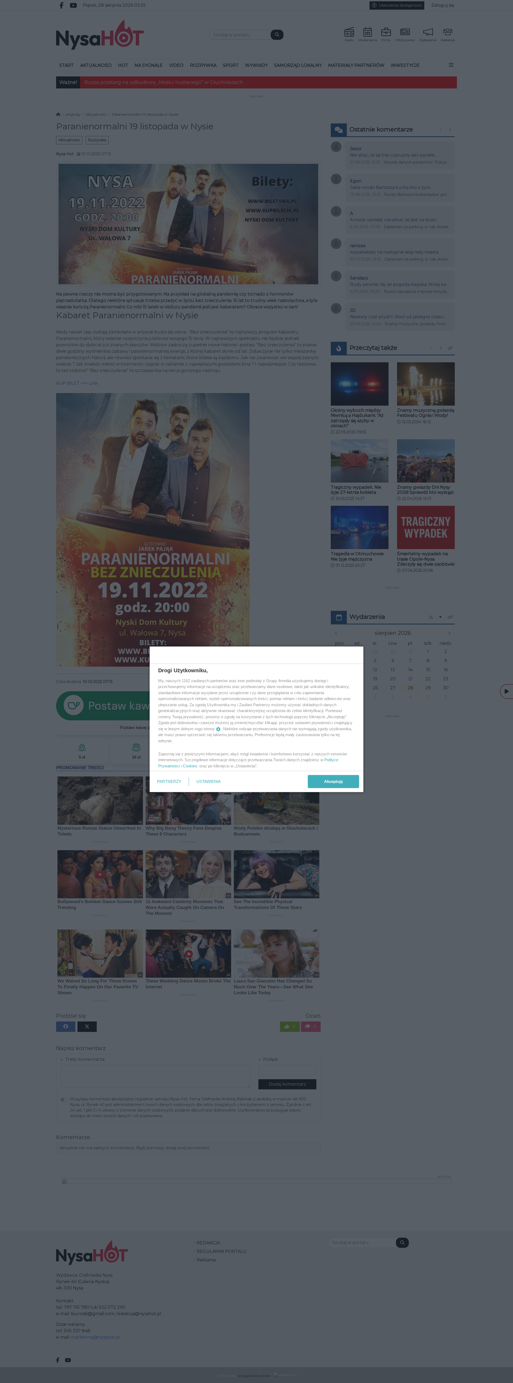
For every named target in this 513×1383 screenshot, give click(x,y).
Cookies (190, 765)
